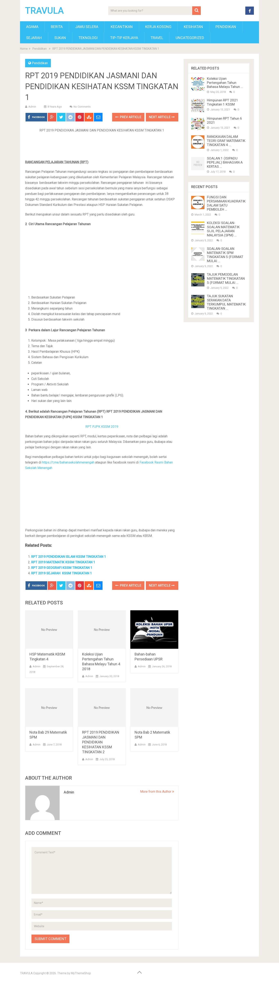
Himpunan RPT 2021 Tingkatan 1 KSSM (222, 102)
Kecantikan (122, 27)
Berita (57, 27)
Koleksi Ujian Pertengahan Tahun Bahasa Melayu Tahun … (225, 82)
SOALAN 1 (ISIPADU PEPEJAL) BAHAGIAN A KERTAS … (225, 162)
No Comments (82, 106)
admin (32, 106)
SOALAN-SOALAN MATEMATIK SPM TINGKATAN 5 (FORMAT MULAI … (225, 255)
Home (24, 48)
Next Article (160, 117)
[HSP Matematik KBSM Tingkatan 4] (49, 629)
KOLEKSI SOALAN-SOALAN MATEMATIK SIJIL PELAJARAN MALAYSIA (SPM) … (223, 229)
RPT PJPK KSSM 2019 (101, 427)
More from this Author (156, 791)
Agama (32, 27)
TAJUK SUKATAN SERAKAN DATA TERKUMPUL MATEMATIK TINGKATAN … (226, 302)
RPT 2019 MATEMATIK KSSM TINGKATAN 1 (63, 562)
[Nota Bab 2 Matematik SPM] (154, 707)
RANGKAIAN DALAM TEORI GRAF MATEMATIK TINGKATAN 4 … (226, 141)
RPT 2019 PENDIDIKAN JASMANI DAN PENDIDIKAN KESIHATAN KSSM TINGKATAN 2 (100, 742)
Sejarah (34, 38)
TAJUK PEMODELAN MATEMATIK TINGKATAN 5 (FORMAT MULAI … (226, 278)
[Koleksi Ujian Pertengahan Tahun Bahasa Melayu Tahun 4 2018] (102, 629)
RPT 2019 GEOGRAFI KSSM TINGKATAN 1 (61, 568)
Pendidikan (225, 27)
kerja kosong (158, 27)
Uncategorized (190, 38)
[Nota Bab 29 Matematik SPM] (49, 707)
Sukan (60, 38)
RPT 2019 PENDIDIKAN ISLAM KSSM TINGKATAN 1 (68, 557)
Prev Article (130, 117)
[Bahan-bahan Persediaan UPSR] (154, 629)
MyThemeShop (81, 973)
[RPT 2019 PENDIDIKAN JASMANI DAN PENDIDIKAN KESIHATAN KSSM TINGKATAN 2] (102, 707)
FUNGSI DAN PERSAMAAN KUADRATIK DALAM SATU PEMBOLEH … (226, 203)
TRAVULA (44, 10)
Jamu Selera (86, 27)
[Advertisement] (101, 147)
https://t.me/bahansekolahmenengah (68, 462)
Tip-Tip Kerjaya (124, 38)
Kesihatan (193, 27)
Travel (157, 38)
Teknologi (88, 38)
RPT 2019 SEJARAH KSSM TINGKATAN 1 (61, 573)
